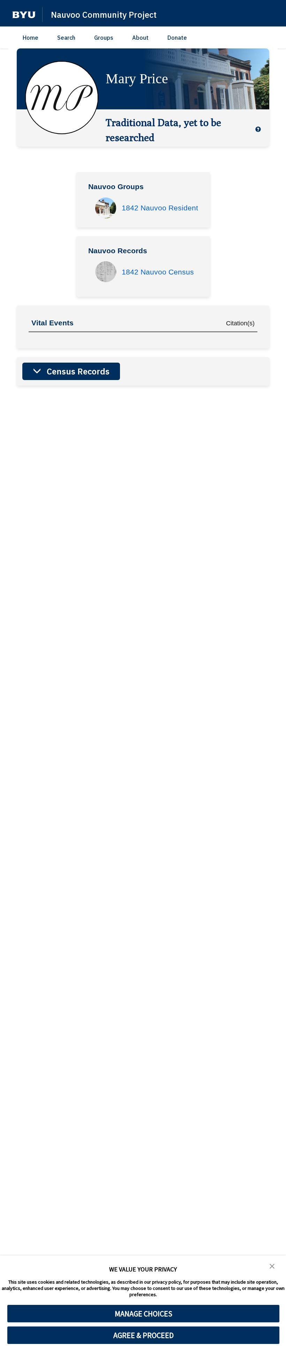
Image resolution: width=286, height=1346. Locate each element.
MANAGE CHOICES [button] (143, 1313)
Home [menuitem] (30, 37)
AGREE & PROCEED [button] (143, 1335)
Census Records (78, 371)
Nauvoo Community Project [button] (104, 14)
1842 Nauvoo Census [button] (158, 272)
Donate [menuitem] (177, 37)
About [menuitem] (140, 37)
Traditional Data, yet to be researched (163, 129)
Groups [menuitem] (103, 37)
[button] (24, 14)
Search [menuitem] (66, 37)
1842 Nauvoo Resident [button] (160, 208)
